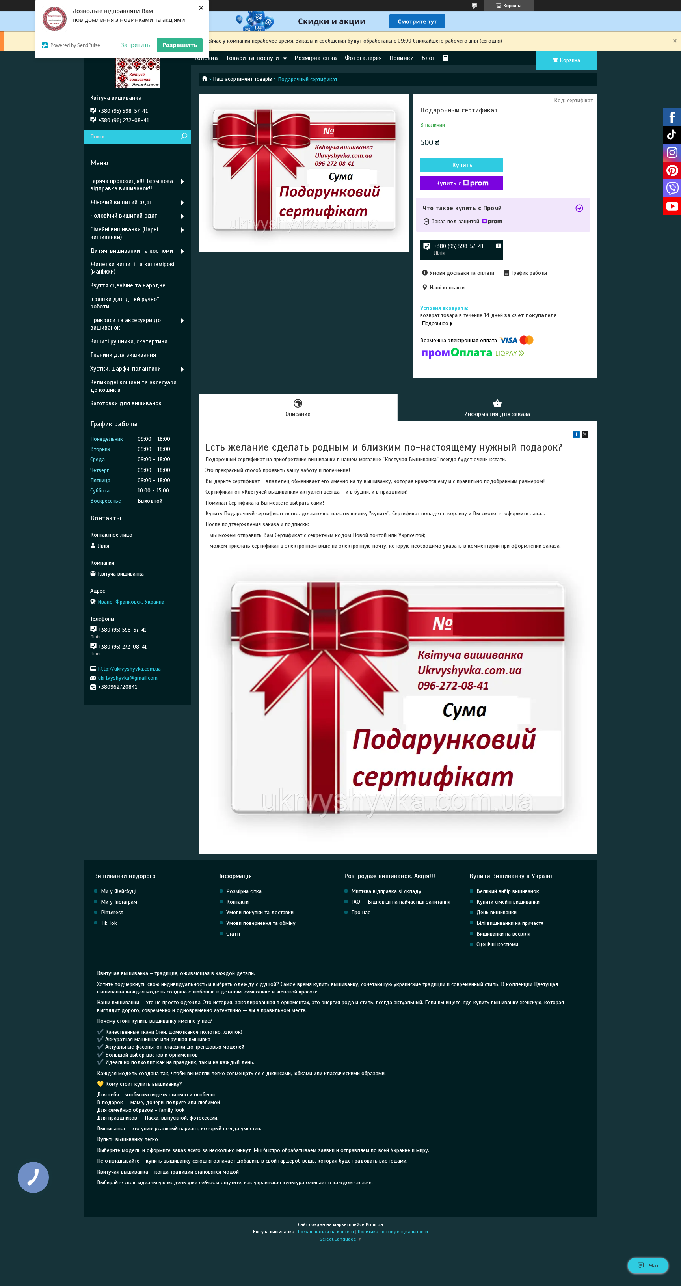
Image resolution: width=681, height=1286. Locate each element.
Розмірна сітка (316, 58)
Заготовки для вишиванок (126, 403)
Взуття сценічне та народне (128, 285)
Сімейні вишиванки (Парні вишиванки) (124, 233)
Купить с (448, 183)
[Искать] (184, 137)
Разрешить (179, 44)
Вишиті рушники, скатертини (128, 341)
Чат (654, 1265)
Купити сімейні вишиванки (508, 901)
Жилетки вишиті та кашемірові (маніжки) (132, 268)
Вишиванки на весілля (503, 933)
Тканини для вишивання (123, 354)
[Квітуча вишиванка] (137, 72)
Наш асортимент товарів (242, 79)
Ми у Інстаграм (119, 901)
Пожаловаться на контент (326, 1231)
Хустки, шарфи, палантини (125, 368)
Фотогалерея (363, 58)
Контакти (237, 901)
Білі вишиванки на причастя (509, 923)
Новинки (402, 58)
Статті (233, 933)
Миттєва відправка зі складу (386, 891)
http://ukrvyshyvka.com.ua (129, 668)
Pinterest (112, 912)
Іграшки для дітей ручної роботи (124, 303)
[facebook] (576, 435)
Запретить (136, 44)
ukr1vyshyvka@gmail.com (128, 678)
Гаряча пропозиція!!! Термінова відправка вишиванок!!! (131, 184)
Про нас (360, 912)
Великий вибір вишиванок (507, 891)
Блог (428, 58)
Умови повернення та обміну (261, 923)
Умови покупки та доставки (260, 912)
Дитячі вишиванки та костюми (131, 250)
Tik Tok (109, 923)
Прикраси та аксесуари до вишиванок (125, 324)
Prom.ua (374, 1224)
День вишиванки (496, 912)
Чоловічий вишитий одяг (123, 215)
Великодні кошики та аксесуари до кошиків (133, 386)
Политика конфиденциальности (393, 1231)
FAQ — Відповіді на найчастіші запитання (400, 901)
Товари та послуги (252, 58)
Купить (462, 165)
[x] (585, 435)
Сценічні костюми (497, 944)
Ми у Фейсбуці (118, 891)
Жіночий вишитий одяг (121, 202)
